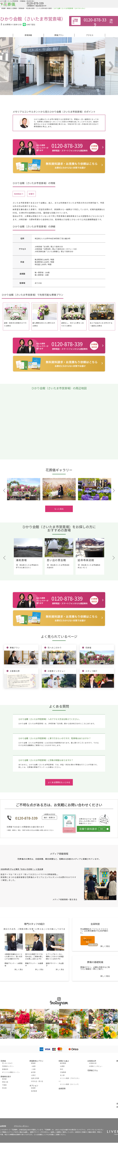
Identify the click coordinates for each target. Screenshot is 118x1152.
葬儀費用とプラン (36, 1061)
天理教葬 (63, 1072)
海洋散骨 (34, 1091)
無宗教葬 (63, 1063)
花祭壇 (3, 1061)
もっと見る (59, 508)
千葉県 (4, 1085)
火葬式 (33, 1075)
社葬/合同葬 (35, 1078)
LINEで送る (30, 24)
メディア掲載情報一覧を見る (65, 899)
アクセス (89, 35)
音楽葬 (33, 1088)
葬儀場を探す (6, 1076)
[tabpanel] (23, 489)
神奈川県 (5, 1082)
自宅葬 (33, 1072)
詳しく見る (19, 969)
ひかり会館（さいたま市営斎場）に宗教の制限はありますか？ (45, 760)
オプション (34, 1085)
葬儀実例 (5, 1069)
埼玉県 (4, 1088)
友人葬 (62, 1075)
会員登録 (62, 1088)
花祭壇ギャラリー (8, 1066)
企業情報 (3, 1126)
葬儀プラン (59, 35)
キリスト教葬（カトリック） (70, 1084)
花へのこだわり (7, 1063)
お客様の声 (91, 1061)
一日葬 (33, 1069)
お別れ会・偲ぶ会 (37, 1081)
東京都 (4, 1079)
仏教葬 (62, 1066)
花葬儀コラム (92, 1070)
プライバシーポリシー (21, 1126)
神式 (61, 1069)
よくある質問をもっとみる (59, 782)
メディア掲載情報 (59, 853)
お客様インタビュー (95, 1066)
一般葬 (33, 1066)
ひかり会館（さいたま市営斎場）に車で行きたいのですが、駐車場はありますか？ (54, 738)
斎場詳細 (28, 35)
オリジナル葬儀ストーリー (11, 1072)
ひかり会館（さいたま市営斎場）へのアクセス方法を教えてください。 (49, 719)
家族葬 (33, 1063)
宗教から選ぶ (64, 1061)
